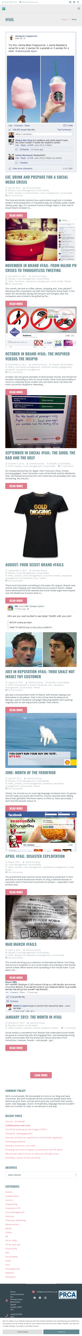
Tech (7, 1264)
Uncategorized (12, 1268)
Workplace (10, 1276)
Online (8, 1232)
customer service (49, 367)
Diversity (9, 1216)
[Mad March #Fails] (41, 896)
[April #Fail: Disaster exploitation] (41, 812)
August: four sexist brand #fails (34, 564)
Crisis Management (26, 190)
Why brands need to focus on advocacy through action (32, 1153)
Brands (11, 190)
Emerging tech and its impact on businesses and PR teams (34, 1149)
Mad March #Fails (21, 944)
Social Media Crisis (29, 578)
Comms (20, 1025)
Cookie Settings (22, 1332)
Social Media (43, 190)
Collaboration (12, 1196)
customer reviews (52, 575)
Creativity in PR (12, 1208)
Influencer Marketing (15, 1220)
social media (66, 193)
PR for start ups (13, 1244)
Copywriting (11, 1204)
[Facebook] (70, 2)
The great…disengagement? (19, 1133)
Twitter (67, 281)
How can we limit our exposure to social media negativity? (33, 1137)
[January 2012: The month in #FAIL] (41, 981)
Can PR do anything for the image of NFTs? (26, 1129)
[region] (41, 1327)
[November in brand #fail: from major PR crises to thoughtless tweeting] (41, 219)
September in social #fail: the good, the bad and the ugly (40, 455)
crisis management (49, 193)
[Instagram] (78, 2)
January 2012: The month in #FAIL (33, 1017)
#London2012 (22, 685)
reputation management (38, 281)
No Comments (15, 195)
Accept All (61, 1332)
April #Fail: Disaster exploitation (35, 856)
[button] (79, 8)
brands (18, 193)
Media (8, 1228)
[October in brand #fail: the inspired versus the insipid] (41, 308)
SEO (7, 1252)
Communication (31, 193)
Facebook (19, 281)
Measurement (12, 1224)
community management (27, 367)
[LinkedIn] (74, 2)
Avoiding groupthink (15, 1141)
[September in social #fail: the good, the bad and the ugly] (41, 396)
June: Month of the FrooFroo (30, 772)
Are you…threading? (15, 1121)
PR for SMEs (11, 1240)
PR (24, 955)
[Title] (3, 8)
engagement (65, 367)
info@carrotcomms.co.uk (47, 1292)
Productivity (11, 1248)
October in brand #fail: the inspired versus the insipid (37, 356)
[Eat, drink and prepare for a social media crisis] (41, 32)
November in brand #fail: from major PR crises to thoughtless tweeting (41, 268)
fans (50, 685)
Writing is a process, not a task (20, 1145)
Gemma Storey (33, 188)
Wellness (9, 1272)
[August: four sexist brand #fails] (41, 490)
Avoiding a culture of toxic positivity (22, 1157)
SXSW (8, 1260)
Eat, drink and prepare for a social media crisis (36, 179)
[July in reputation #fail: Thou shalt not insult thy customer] (41, 604)
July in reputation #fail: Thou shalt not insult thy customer (40, 674)
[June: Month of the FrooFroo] (41, 714)
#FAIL (11, 193)
